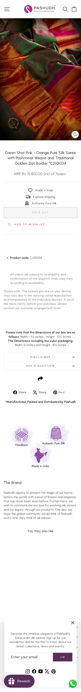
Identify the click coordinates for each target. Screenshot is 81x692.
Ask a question (40, 365)
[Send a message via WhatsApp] (73, 684)
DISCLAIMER (40, 357)
